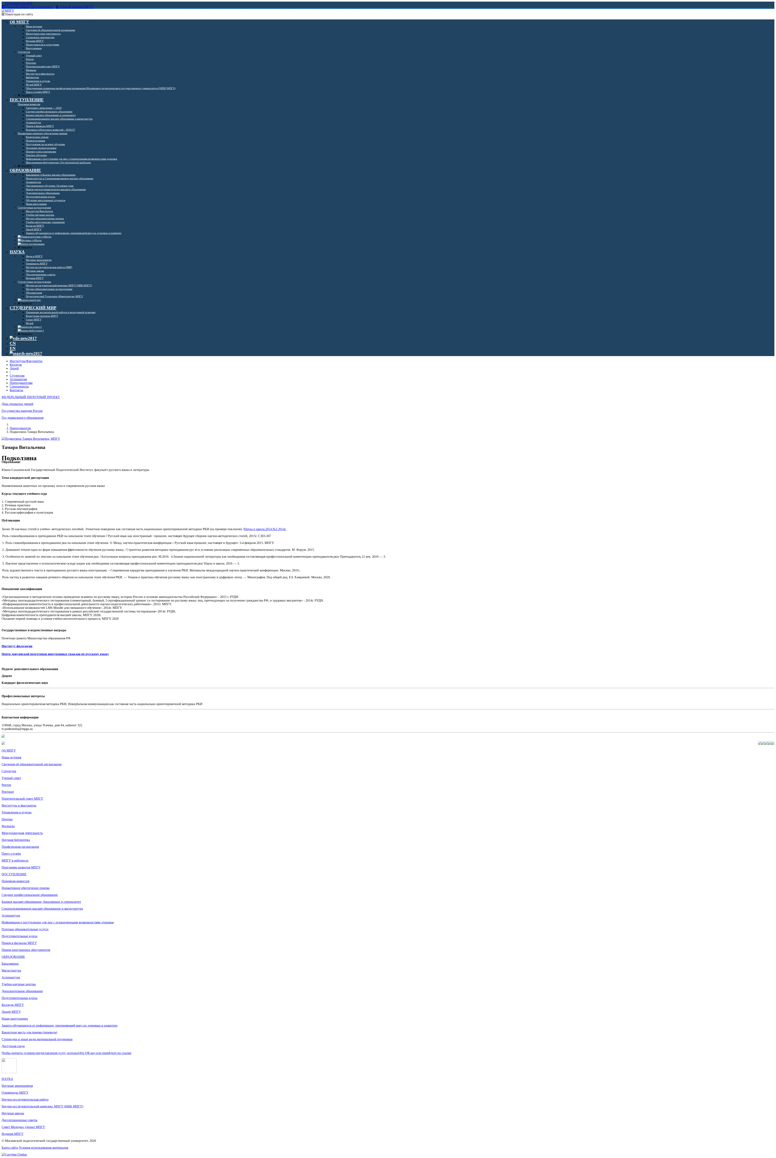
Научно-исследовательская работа (25, 1099)
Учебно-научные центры (19, 984)
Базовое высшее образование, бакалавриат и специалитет (41, 901)
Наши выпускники (15, 1018)
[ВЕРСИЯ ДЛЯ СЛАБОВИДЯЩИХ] (23, 338)
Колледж (16, 364)
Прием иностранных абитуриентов (26, 950)
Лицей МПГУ (11, 1011)
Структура (9, 771)
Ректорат (8, 791)
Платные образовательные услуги (25, 929)
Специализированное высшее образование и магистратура (42, 908)
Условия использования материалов (43, 1147)
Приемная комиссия (15, 881)
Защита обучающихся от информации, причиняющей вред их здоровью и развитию (59, 1025)
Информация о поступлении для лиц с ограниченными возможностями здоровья (58, 922)
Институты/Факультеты (26, 361)
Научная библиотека (16, 840)
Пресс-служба (11, 853)
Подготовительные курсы (19, 936)
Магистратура (11, 970)
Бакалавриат (10, 963)
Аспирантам (18, 379)
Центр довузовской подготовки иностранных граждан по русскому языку (55, 654)
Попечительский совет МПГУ (22, 798)
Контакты (16, 390)
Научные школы (13, 1113)
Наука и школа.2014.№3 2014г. (265, 529)
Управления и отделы (17, 812)
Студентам (17, 375)
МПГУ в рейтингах (15, 860)
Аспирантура (11, 915)
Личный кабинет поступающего (29, 7)
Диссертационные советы (19, 1120)
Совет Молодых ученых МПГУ (23, 1127)
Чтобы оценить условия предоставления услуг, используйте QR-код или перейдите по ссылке (66, 1053)
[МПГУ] (8, 10)
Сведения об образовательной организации (32, 764)
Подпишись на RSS (18, 3)
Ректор (6, 785)
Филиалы (8, 826)
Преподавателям (21, 383)
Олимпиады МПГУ (15, 1092)
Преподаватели (20, 428)
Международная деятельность (22, 833)
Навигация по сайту (18, 14)
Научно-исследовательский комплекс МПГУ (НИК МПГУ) (42, 1106)
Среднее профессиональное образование (30, 895)
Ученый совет (11, 778)
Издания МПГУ (12, 1134)
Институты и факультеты (19, 805)
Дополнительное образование (22, 991)
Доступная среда (13, 1046)
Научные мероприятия (17, 1085)
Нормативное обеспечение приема (26, 888)
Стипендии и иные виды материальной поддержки (37, 1039)
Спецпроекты (19, 386)
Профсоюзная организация (20, 846)
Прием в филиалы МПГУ (19, 943)
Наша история (11, 757)
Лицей (14, 368)
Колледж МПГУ (13, 1005)
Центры (7, 819)
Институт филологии (17, 646)
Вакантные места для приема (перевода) (29, 1032)
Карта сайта (10, 1147)
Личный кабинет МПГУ (76, 7)
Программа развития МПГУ (21, 867)
